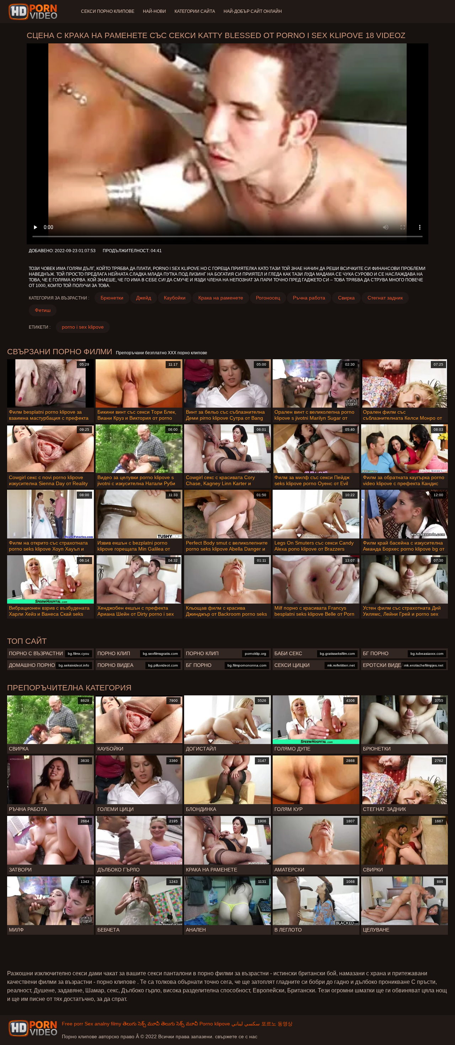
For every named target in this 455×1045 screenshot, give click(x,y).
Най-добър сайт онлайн (253, 11)
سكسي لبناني (245, 1024)
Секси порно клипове (107, 11)
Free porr (72, 1024)
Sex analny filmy (103, 1024)
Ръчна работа (309, 298)
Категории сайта (195, 11)
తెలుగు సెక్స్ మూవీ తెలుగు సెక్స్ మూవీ (160, 1024)
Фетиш (42, 310)
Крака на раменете (220, 298)
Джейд (143, 298)
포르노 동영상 (277, 1024)
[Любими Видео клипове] (32, 1028)
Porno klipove (214, 1024)
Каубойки (175, 298)
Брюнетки (112, 298)
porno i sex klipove (83, 327)
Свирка (346, 298)
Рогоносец (268, 298)
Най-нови (154, 11)
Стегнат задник (385, 298)
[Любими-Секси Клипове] (34, 11)
